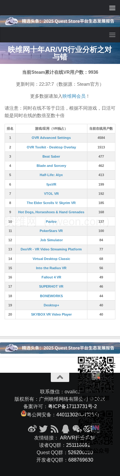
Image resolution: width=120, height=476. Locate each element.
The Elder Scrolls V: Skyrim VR (51, 203)
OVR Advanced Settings (51, 138)
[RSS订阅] (54, 429)
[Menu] (112, 7)
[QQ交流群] (65, 429)
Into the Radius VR (51, 268)
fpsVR (51, 184)
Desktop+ (51, 305)
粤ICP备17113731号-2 (72, 406)
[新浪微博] (32, 429)
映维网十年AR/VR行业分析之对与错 (60, 53)
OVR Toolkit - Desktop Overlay (51, 147)
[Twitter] (43, 429)
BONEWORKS (51, 296)
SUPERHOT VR (51, 286)
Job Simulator (51, 240)
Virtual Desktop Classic (51, 259)
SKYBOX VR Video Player (51, 314)
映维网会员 (74, 96)
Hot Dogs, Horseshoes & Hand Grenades (51, 212)
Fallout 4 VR (51, 277)
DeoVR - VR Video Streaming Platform (51, 249)
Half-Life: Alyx (51, 175)
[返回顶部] (60, 377)
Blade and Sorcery (51, 165)
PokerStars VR (51, 231)
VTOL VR (51, 193)
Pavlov (51, 221)
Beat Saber (51, 156)
